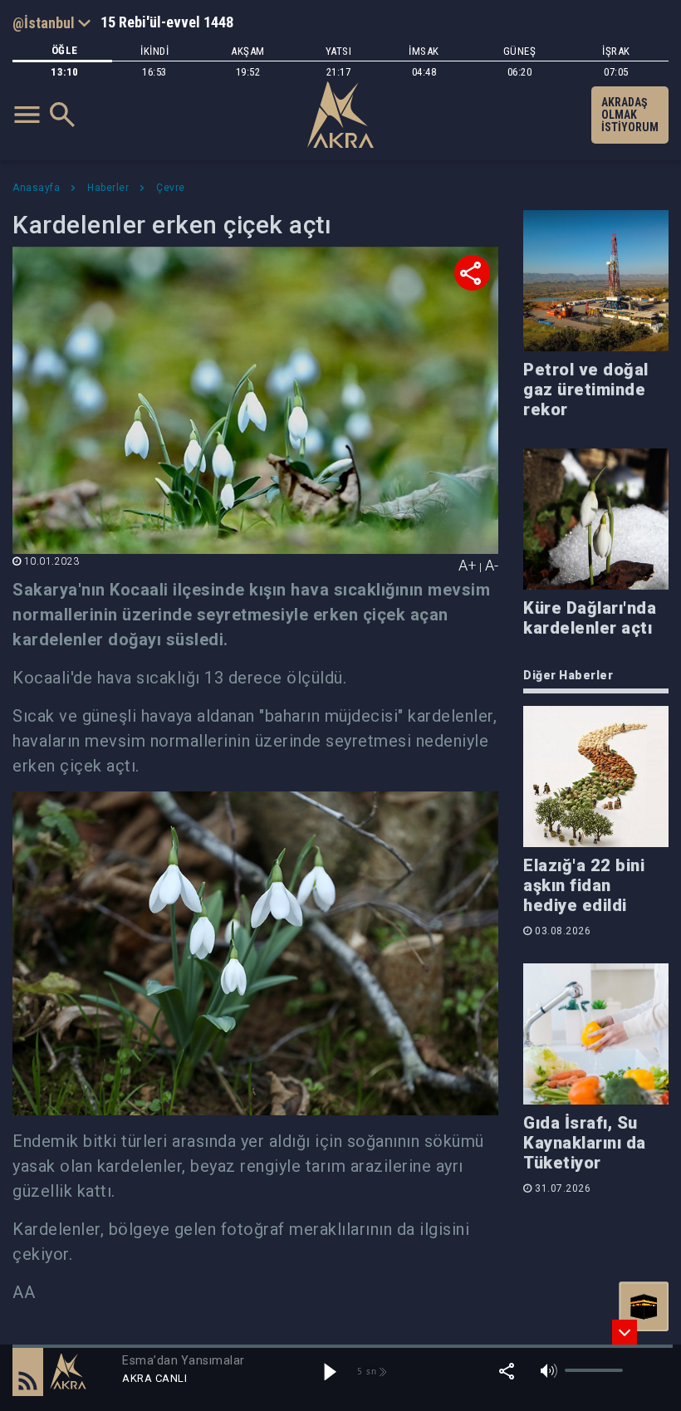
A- (491, 565)
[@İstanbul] (51, 22)
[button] (27, 1371)
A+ (467, 565)
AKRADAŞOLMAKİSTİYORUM (630, 115)
